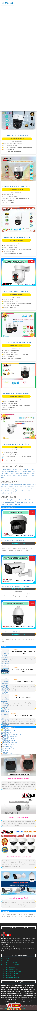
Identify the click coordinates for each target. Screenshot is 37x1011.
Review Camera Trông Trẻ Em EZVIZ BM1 (18, 779)
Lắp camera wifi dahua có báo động (23, 489)
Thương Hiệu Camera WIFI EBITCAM (11, 971)
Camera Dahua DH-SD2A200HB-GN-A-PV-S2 (16, 393)
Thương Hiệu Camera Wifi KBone (10, 977)
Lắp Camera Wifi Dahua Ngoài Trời (17, 136)
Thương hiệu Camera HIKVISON (12, 734)
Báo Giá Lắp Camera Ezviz (23, 698)
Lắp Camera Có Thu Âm (8, 740)
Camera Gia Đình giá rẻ (7, 959)
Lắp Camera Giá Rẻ (8, 738)
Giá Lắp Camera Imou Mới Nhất (24, 715)
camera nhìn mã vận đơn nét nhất (10, 469)
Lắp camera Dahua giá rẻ (10, 736)
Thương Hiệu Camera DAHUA (9, 967)
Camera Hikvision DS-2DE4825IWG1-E (11, 632)
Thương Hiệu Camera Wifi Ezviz (9, 975)
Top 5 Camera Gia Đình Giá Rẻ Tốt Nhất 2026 (23, 671)
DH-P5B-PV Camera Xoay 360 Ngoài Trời (16, 292)
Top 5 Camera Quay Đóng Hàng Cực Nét (14, 475)
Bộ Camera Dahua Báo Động (27, 500)
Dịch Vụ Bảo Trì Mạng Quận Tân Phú (18, 898)
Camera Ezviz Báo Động (7, 491)
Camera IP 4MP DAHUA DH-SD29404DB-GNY (13, 541)
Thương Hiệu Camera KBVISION (9, 963)
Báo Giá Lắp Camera (24, 469)
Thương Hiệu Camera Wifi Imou (9, 973)
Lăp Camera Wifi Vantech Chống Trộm (24, 491)
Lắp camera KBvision (9, 732)
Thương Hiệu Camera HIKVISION (10, 965)
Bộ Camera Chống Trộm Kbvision (10, 500)
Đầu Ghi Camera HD (7, 751)
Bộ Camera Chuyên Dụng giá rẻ (13, 504)
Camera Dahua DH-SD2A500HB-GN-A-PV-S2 (16, 187)
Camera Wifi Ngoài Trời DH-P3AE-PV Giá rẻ (16, 237)
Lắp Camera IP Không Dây (9, 742)
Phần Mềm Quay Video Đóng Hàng (24, 682)
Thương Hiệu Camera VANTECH (9, 969)
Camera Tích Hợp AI (7, 746)
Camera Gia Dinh (7, 3)
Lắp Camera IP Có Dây (8, 749)
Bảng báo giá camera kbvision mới (15, 473)
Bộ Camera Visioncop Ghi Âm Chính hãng (12, 502)
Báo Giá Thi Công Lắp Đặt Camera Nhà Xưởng (23, 653)
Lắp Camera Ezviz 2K (6, 493)
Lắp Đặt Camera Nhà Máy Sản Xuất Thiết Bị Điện (18, 857)
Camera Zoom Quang (7, 744)
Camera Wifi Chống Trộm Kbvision (24, 484)
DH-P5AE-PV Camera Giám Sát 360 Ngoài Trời (16, 343)
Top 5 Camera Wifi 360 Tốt (8, 484)
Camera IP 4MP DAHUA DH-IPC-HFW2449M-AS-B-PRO (15, 586)
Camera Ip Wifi (5, 961)
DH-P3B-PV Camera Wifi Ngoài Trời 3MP (16, 444)
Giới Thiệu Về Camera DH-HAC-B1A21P (18, 817)
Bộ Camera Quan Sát (9, 730)
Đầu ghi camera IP (6, 753)
